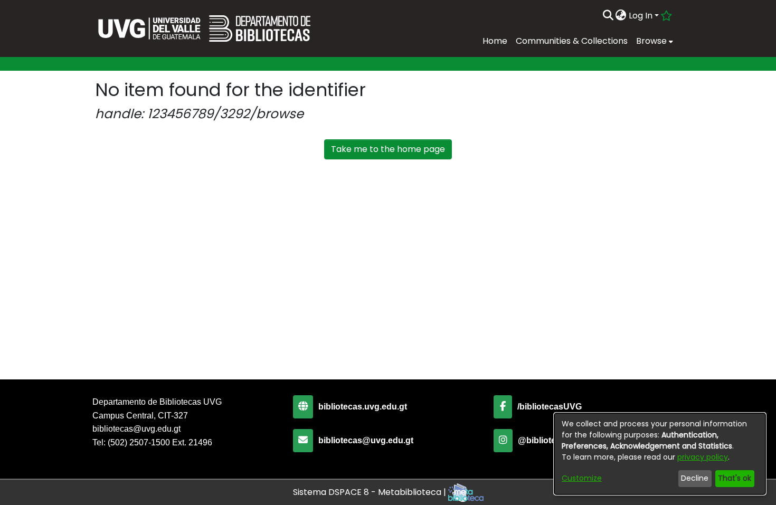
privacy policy (702, 457)
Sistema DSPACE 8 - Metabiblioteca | (370, 492)
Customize (582, 478)
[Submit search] (607, 15)
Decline (694, 478)
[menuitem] (621, 15)
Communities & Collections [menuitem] (572, 41)
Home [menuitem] (494, 41)
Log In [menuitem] (640, 15)
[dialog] (659, 453)
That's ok (734, 478)
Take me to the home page (388, 149)
